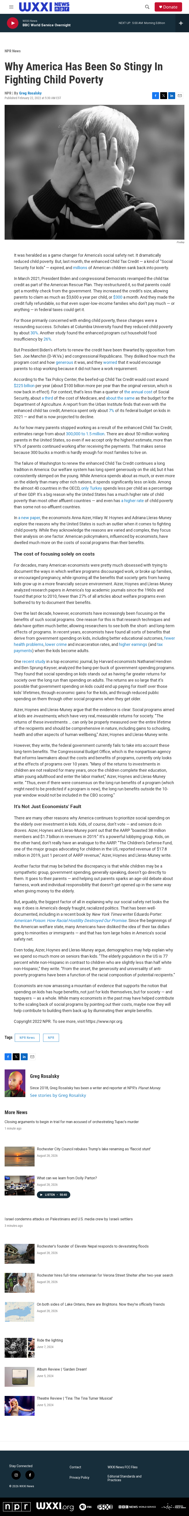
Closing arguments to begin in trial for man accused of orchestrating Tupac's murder (72, 1122)
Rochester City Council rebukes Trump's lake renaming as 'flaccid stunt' (94, 1149)
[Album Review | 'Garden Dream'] (20, 1377)
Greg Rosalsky (30, 93)
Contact (75, 1467)
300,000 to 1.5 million (85, 433)
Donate (170, 7)
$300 (117, 297)
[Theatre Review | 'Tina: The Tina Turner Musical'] (20, 1406)
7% (111, 410)
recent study (33, 661)
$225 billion (24, 385)
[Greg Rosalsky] (15, 1083)
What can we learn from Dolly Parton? (67, 1178)
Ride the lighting (50, 1340)
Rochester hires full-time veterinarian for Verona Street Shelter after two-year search (105, 1275)
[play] (12, 23)
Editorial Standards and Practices (125, 1478)
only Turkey (91, 488)
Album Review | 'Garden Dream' (62, 1369)
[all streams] (182, 23)
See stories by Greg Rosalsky (58, 1095)
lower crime (56, 644)
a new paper (29, 517)
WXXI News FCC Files (123, 1467)
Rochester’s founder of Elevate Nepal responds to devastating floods (93, 1246)
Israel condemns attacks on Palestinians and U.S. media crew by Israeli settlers (69, 1219)
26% (47, 339)
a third (47, 398)
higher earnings (133, 644)
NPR (51, 1037)
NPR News (13, 51)
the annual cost (138, 391)
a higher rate (132, 500)
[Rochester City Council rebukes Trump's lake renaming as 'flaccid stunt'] (20, 1156)
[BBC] (137, 1506)
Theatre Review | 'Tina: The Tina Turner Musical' (75, 1398)
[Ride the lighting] (20, 1348)
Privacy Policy (79, 1477)
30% (34, 332)
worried (110, 362)
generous (64, 362)
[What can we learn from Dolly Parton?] (20, 1185)
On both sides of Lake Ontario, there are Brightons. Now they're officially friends (101, 1304)
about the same (120, 398)
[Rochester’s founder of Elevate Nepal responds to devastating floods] (20, 1254)
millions (80, 267)
